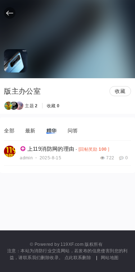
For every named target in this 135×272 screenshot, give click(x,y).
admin (26, 157)
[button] (9, 13)
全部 (9, 130)
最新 (30, 130)
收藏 (120, 91)
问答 (73, 130)
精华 (51, 130)
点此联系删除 (78, 257)
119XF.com (72, 244)
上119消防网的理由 (51, 149)
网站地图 (110, 257)
